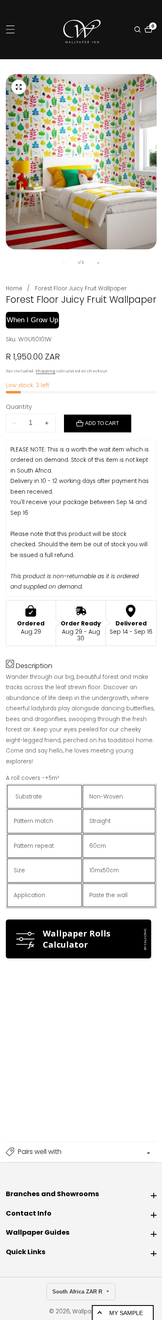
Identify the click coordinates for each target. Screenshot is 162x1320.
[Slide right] (98, 263)
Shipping (45, 371)
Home (14, 288)
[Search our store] (138, 29)
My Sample (126, 1313)
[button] (81, 1152)
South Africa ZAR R (78, 1292)
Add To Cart (102, 423)
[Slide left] (63, 263)
